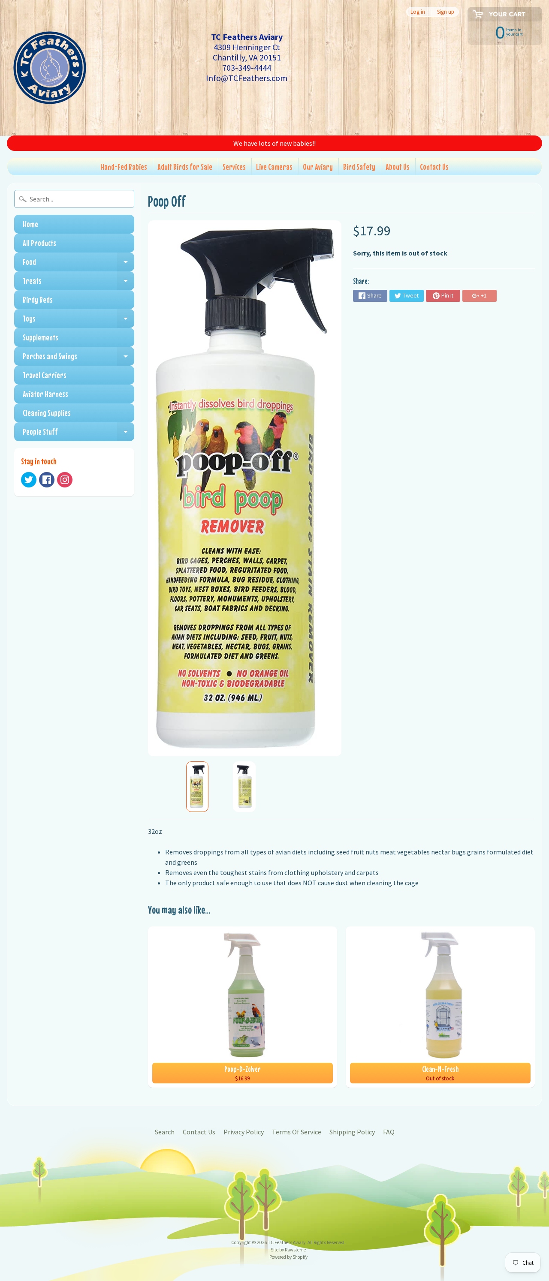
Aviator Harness (45, 394)
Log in (417, 12)
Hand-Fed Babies (123, 166)
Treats (78, 283)
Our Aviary (318, 166)
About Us (398, 166)
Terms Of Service (296, 1132)
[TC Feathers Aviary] (50, 68)
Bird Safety (359, 166)
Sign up (445, 12)
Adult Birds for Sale (184, 166)
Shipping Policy (352, 1132)
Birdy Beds (38, 299)
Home (30, 224)
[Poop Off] (197, 786)
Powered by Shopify (288, 1257)
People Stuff (78, 434)
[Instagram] (64, 479)
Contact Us (434, 166)
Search (165, 1132)
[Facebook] (46, 479)
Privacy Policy (243, 1132)
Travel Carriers (44, 375)
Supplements (40, 337)
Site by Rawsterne (288, 1250)
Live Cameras (274, 166)
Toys (78, 320)
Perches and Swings (78, 358)
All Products (39, 243)
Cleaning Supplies (47, 413)
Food (78, 264)
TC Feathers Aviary (286, 1242)
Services (234, 166)
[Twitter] (28, 479)
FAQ (389, 1132)
